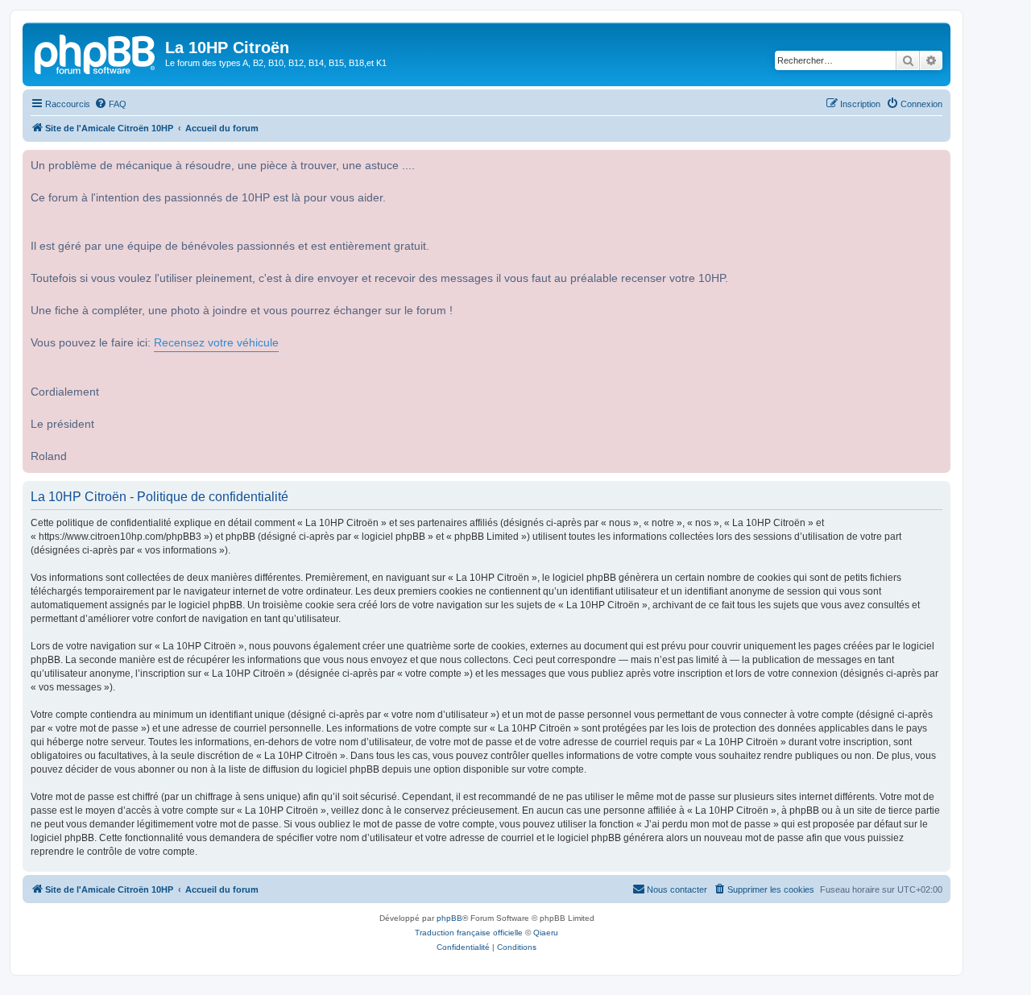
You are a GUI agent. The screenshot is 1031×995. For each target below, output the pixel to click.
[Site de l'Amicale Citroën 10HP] (96, 52)
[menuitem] (110, 104)
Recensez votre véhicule (216, 343)
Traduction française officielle (469, 932)
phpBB (449, 918)
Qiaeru (545, 932)
